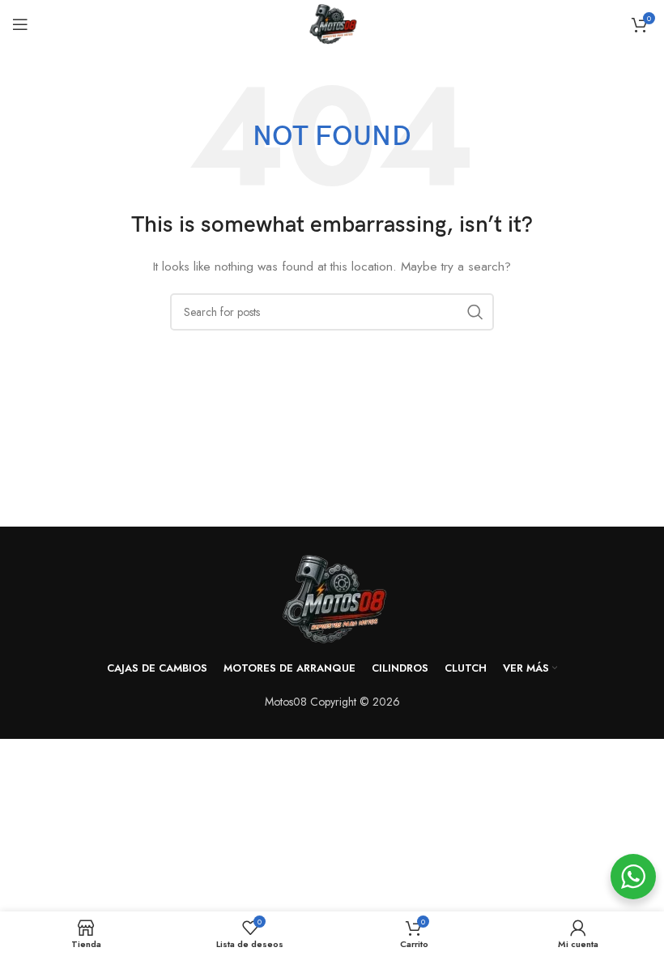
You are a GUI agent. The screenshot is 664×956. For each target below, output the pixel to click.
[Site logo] (332, 23)
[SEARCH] (475, 312)
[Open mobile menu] (20, 24)
